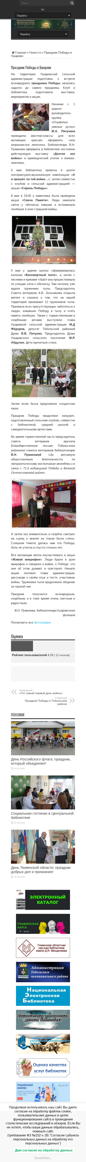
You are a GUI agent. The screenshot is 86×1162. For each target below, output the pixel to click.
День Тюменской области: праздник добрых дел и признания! (41, 870)
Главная (20, 52)
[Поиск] (72, 3)
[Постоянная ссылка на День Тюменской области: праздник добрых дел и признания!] (43, 862)
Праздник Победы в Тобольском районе (46, 701)
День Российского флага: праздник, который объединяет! (41, 761)
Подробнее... (43, 1157)
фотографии (42, 622)
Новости (35, 52)
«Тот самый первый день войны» (41, 692)
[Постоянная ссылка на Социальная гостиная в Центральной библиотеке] (43, 808)
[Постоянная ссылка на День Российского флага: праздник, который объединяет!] (43, 754)
